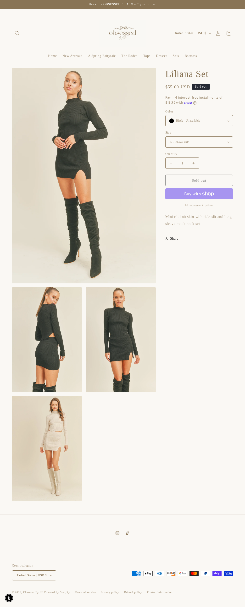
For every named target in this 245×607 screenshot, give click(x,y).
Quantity (171, 154)
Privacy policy (110, 592)
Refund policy (133, 592)
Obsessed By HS (33, 592)
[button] (17, 33)
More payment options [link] (199, 205)
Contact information (160, 592)
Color (169, 111)
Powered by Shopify (57, 592)
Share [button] (174, 238)
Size (168, 132)
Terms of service (85, 592)
